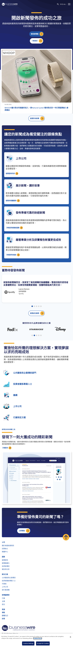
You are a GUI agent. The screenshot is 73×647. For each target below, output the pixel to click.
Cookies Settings (28, 643)
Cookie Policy (37, 638)
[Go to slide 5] (41, 306)
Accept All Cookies (43, 643)
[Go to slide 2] (34, 306)
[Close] (70, 637)
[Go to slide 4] (38, 306)
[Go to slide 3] (36, 306)
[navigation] (69, 4)
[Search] (58, 4)
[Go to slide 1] (32, 306)
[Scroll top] (66, 537)
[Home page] (9, 4)
